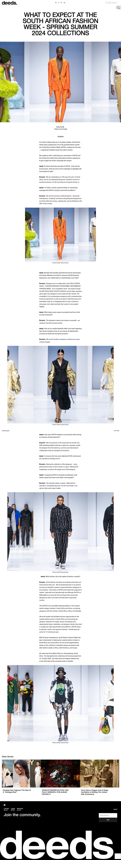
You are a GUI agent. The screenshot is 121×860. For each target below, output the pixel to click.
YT (61, 2)
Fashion (60, 136)
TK (64, 2)
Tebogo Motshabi (60, 129)
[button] (111, 3)
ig (56, 2)
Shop (115, 809)
